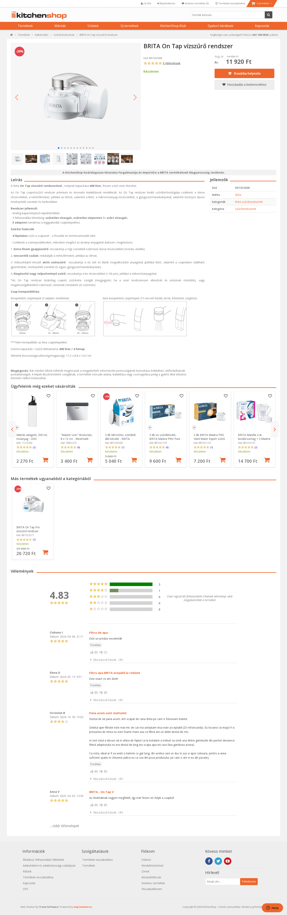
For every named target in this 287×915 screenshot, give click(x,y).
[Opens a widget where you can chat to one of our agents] (272, 908)
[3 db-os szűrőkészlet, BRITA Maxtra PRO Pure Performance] (165, 411)
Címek (145, 871)
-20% (19, 51)
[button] (16, 97)
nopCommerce (83, 907)
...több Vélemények (64, 825)
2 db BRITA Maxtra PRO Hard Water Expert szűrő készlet (209, 439)
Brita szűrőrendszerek (249, 202)
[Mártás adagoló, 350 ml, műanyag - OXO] (32, 411)
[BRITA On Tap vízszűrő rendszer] (76, 96)
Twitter (218, 861)
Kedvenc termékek (153, 883)
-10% (107, 396)
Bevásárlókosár (151, 877)
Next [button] (274, 429)
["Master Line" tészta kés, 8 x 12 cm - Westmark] (77, 411)
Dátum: (54, 636)
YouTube (227, 861)
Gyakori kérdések (220, 26)
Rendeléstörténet (152, 865)
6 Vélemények (171, 63)
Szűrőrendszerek (245, 209)
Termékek (25, 26)
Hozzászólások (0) (108, 660)
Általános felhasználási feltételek (43, 860)
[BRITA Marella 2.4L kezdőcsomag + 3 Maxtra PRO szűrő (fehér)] (254, 411)
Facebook (209, 861)
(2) (34, 447)
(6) (78, 447)
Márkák (60, 26)
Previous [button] (12, 429)
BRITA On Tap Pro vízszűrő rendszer (28, 529)
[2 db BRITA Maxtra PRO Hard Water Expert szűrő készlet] (210, 411)
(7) (34, 539)
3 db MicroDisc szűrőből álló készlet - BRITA (120, 437)
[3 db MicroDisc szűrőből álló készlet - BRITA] (121, 411)
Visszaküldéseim (152, 889)
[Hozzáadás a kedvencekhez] (48, 396)
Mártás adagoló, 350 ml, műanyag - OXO (31, 437)
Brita (238, 195)
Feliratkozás (249, 881)
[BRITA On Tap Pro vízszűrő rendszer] (32, 504)
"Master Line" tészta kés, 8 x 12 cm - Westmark (77, 437)
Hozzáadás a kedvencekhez (246, 84)
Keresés (268, 14)
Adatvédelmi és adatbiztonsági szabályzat (49, 865)
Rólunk (27, 871)
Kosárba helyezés (247, 73)
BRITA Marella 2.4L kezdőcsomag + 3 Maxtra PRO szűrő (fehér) (254, 439)
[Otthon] (11, 35)
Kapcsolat (262, 26)
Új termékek (129, 26)
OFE (25, 889)
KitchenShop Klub (173, 26)
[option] (33, 429)
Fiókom (146, 860)
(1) (122, 447)
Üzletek (93, 26)
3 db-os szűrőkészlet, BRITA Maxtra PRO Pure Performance (164, 439)
